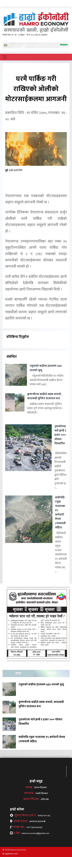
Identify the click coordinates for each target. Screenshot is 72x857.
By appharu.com (10, 853)
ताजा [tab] (18, 673)
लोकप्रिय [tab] (52, 673)
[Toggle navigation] (4, 57)
